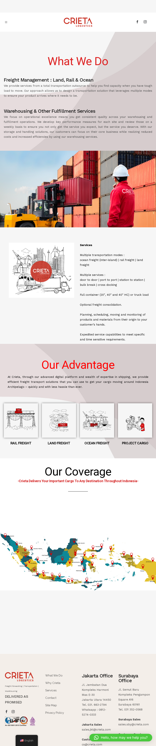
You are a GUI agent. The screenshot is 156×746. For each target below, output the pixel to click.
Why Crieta (52, 683)
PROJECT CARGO (135, 443)
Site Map (51, 705)
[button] (120, 737)
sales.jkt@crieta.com (96, 729)
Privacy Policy (54, 712)
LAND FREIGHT (59, 443)
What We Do (54, 675)
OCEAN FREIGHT (97, 443)
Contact (50, 698)
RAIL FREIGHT (20, 443)
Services (51, 690)
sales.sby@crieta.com (133, 724)
